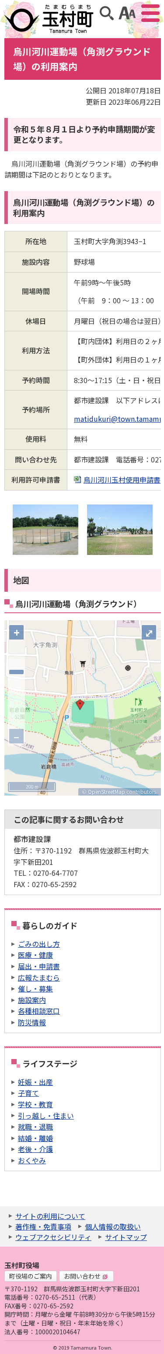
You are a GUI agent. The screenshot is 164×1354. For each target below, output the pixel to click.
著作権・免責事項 (43, 1226)
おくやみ (32, 1160)
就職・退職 (35, 1126)
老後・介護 (35, 1149)
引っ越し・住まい (46, 1115)
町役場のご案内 (30, 1276)
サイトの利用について (50, 1216)
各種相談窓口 (39, 1011)
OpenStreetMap (106, 791)
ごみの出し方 (39, 943)
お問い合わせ (82, 1276)
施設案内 (32, 1000)
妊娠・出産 (35, 1082)
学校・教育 (35, 1104)
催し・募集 (35, 988)
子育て (28, 1092)
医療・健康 (35, 954)
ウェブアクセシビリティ (53, 1237)
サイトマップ (126, 1237)
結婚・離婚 (35, 1138)
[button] (80, 705)
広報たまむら (39, 977)
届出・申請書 (39, 966)
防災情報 (32, 1022)
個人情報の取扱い (113, 1226)
